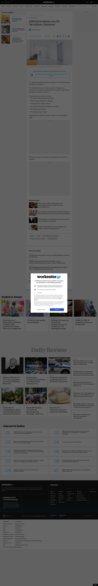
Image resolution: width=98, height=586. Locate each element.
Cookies (95, 584)
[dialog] (49, 293)
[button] (49, 293)
